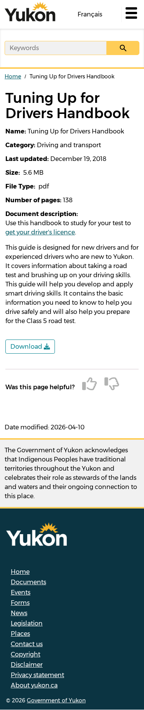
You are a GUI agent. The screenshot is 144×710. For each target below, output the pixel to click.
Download (27, 346)
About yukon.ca (34, 685)
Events (20, 592)
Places (20, 633)
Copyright (25, 654)
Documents (28, 582)
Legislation (27, 623)
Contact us (27, 644)
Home (13, 76)
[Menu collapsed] (130, 14)
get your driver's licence (40, 232)
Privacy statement (37, 675)
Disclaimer (27, 664)
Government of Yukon (56, 700)
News (19, 613)
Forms (20, 602)
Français (90, 14)
